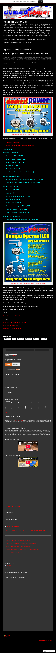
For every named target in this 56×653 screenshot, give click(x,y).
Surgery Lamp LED (28, 62)
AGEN (45, 56)
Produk (32, 60)
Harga (12, 58)
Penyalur (23, 60)
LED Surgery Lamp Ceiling (35, 56)
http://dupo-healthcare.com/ (12, 328)
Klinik (38, 58)
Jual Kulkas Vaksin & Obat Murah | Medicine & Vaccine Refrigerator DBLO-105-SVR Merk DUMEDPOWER (26, 530)
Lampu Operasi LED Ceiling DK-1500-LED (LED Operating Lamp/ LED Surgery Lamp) (28, 134)
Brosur (19, 57)
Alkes (9, 57)
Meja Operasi (43, 59)
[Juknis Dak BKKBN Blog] (28, 19)
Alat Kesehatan (12, 39)
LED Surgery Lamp (27, 59)
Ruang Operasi (6, 62)
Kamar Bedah (24, 58)
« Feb (6, 412)
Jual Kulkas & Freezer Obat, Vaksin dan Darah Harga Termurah (18, 546)
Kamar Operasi (30, 58)
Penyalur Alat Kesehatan (13, 506)
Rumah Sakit (12, 62)
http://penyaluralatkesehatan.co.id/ (14, 322)
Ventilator (48, 62)
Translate (14, 355)
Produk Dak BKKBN (31, 39)
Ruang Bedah (48, 60)
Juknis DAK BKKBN (12, 526)
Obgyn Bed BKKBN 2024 (19, 419)
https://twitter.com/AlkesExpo (12, 316)
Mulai (40, 1)
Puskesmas (43, 60)
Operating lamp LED (10, 60)
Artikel (44, 39)
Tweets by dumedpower (9, 394)
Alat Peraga (39, 39)
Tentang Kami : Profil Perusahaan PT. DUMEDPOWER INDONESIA (17, 42)
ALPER (14, 57)
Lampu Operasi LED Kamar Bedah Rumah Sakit (26, 53)
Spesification (22, 62)
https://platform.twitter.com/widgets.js (20, 394)
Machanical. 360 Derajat (35, 59)
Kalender (15, 364)
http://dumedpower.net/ (10, 325)
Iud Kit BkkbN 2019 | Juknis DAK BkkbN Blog (14, 552)
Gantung (5, 58)
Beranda (5, 39)
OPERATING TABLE (18, 60)
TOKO (45, 62)
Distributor (34, 57)
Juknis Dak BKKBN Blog (15, 22)
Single (18, 62)
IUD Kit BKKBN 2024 (19, 420)
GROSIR (8, 58)
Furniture (44, 57)
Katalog (35, 58)
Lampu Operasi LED (14, 56)
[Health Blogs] (8, 565)
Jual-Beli (20, 58)
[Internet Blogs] (7, 635)
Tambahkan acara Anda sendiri (10, 369)
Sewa (16, 62)
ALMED (11, 57)
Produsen (36, 60)
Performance (28, 60)
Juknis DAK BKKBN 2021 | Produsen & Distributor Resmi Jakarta (18, 540)
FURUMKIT (49, 57)
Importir (14, 58)
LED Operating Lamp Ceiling (24, 56)
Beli (17, 57)
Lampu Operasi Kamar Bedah (45, 58)
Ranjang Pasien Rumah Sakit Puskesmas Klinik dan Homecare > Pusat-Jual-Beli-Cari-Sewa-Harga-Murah (26, 559)
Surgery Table (35, 62)
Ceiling (26, 57)
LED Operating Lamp (19, 59)
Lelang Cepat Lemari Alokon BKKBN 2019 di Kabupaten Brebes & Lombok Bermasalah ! (22, 549)
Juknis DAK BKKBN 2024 (9, 419)
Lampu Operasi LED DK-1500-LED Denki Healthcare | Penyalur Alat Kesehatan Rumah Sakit (28, 283)
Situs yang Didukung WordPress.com (46, 640)
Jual (17, 58)
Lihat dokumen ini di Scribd (28, 590)
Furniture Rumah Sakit (21, 39)
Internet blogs (6, 636)
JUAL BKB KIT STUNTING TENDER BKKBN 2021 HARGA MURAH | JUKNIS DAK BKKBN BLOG (24, 537)
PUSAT (39, 60)
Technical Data (41, 62)
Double (37, 57)
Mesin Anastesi (49, 59)
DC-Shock (30, 57)
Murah (4, 60)
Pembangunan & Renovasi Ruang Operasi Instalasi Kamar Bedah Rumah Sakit (21, 543)
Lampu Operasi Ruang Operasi (9, 59)
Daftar (8, 364)
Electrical (41, 57)
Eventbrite (18, 369)
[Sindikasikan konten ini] (5, 526)
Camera (22, 57)
